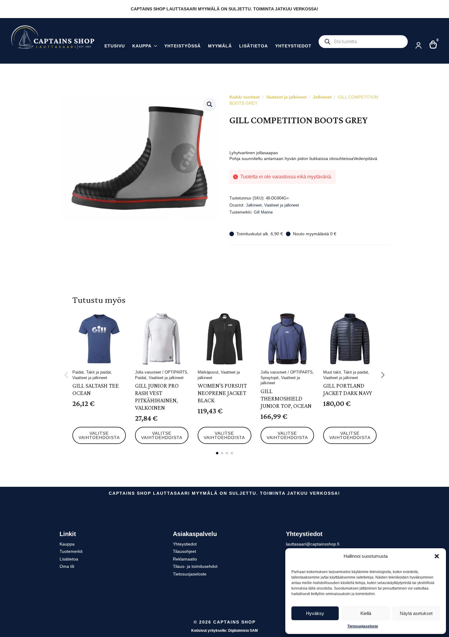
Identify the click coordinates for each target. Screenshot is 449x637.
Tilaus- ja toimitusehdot (195, 566)
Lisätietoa (253, 46)
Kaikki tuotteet (244, 97)
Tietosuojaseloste (362, 626)
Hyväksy (315, 613)
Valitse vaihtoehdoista (99, 435)
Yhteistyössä (182, 46)
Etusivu (114, 46)
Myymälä (220, 46)
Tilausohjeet (184, 551)
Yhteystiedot (293, 46)
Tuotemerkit (71, 551)
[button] (437, 556)
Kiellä (365, 613)
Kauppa (141, 46)
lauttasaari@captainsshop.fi (312, 544)
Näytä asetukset (416, 613)
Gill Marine (263, 212)
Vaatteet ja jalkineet (286, 97)
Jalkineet (322, 97)
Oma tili (67, 566)
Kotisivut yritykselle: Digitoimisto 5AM (224, 630)
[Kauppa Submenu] (154, 47)
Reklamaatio (185, 559)
